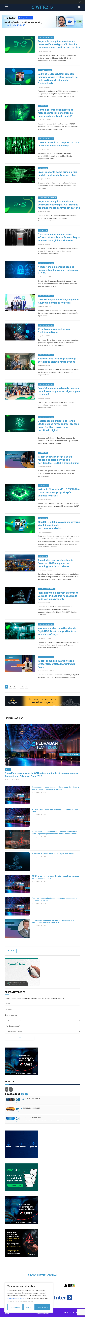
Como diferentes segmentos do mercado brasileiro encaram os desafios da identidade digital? (55, 112)
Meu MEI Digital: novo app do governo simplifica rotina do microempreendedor (59, 525)
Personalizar (15, 1307)
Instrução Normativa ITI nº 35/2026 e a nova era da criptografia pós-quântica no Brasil (59, 492)
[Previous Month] (22, 1094)
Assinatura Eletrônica (47, 197)
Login (79, 2)
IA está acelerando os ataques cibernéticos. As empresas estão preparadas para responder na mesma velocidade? (54, 833)
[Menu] (6, 7)
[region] (28, 1298)
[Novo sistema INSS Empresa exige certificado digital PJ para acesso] (20, 361)
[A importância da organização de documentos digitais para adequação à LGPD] (20, 269)
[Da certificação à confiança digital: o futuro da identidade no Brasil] (20, 302)
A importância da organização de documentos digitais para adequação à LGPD (58, 270)
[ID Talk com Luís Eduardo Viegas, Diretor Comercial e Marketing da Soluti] (20, 663)
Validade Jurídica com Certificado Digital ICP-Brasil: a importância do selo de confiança (57, 631)
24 (22, 687)
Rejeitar (29, 1307)
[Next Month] (26, 1094)
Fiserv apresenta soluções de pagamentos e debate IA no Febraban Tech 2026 (54, 899)
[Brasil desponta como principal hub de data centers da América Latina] (20, 174)
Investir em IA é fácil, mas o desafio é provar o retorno (53, 854)
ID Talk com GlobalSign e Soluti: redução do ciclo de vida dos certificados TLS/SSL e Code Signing (58, 459)
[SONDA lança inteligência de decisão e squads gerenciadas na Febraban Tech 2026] (17, 884)
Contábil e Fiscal (45, 70)
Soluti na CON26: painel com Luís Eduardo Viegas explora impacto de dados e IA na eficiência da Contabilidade (58, 79)
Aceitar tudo (43, 1307)
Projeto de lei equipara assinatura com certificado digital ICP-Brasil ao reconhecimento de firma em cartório (59, 44)
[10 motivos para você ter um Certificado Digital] (20, 332)
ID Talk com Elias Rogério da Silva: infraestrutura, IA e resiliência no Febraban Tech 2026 (53, 921)
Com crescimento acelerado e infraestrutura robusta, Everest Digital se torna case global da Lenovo (59, 237)
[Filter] (11, 1089)
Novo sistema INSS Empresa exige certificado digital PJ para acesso (57, 360)
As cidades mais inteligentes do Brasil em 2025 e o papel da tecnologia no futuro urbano (55, 563)
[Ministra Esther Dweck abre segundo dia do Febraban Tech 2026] (17, 817)
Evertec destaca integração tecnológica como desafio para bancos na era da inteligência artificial (55, 788)
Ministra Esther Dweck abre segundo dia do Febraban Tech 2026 (55, 810)
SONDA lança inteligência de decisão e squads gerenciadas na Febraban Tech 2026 (55, 877)
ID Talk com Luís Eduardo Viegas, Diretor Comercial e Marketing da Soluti (56, 664)
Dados (8, 769)
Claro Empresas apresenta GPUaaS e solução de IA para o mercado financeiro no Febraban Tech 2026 (41, 774)
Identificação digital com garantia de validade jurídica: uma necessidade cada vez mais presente (58, 595)
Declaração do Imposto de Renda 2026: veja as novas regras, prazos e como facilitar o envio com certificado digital (58, 425)
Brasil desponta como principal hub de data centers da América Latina (57, 174)
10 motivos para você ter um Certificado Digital (54, 331)
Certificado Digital (46, 37)
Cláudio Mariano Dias (47, 589)
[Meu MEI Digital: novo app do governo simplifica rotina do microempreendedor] (20, 524)
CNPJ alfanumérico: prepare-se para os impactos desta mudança (58, 144)
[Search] (79, 7)
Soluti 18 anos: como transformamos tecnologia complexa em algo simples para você (59, 391)
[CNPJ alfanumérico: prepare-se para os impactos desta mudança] (20, 145)
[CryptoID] (42, 7)
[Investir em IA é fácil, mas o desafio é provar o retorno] (17, 861)
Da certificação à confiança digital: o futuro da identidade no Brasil (58, 301)
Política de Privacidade (15, 1298)
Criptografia (43, 485)
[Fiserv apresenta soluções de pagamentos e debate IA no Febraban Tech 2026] (17, 906)
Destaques (43, 106)
